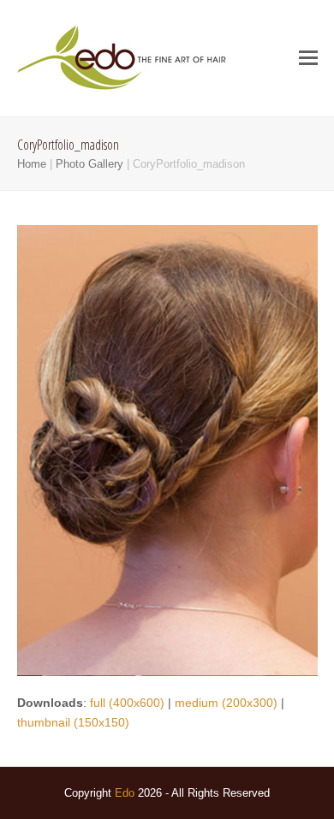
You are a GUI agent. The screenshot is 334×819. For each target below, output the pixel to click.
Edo (124, 792)
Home (31, 163)
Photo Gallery (89, 163)
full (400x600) (127, 702)
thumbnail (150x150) (73, 722)
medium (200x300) (226, 702)
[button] (308, 58)
